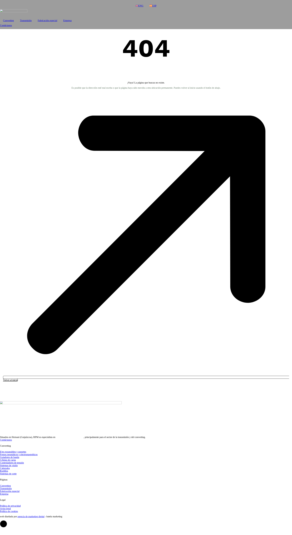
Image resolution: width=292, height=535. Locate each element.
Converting (8, 20)
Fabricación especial (47, 20)
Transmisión (26, 20)
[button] (3, 523)
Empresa (67, 20)
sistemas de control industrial (69, 437)
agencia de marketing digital (30, 516)
